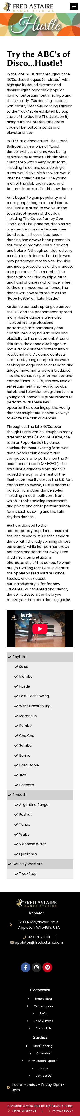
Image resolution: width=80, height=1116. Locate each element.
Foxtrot (25, 814)
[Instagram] (36, 967)
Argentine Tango (33, 804)
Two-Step (28, 873)
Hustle (24, 686)
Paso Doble (29, 765)
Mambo (26, 676)
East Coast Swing (34, 696)
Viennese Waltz (32, 844)
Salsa (23, 666)
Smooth (19, 794)
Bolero (24, 755)
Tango (24, 824)
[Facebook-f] (25, 967)
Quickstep (28, 854)
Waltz (24, 834)
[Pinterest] (47, 967)
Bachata (26, 785)
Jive (22, 775)
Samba (25, 745)
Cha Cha (26, 735)
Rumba (25, 725)
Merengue (28, 715)
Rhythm (19, 656)
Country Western (27, 863)
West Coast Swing (34, 706)
